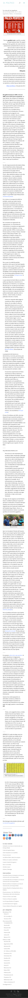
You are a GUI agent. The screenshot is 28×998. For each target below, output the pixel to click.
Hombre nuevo (6, 867)
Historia (6, 932)
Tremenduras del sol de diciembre (11, 894)
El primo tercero (7, 855)
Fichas (5, 960)
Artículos (6, 946)
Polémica (6, 972)
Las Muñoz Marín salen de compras (11, 857)
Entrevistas (6, 956)
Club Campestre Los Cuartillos (10, 852)
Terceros (6, 918)
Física (5, 930)
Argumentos (6, 13)
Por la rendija (7, 916)
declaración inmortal (10, 631)
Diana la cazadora (12, 899)
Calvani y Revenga (7, 869)
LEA (5, 965)
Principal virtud (18, 275)
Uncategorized (6, 984)
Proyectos (6, 977)
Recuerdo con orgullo (16, 906)
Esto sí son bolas (7, 864)
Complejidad (7, 923)
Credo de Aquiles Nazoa (9, 850)
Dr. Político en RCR (8, 951)
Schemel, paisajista (7, 609)
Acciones (6, 941)
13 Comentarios (17, 13)
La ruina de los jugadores (10, 10)
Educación (6, 927)
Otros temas (6, 921)
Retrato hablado (9, 349)
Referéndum (7, 979)
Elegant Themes (17, 994)
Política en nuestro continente (10, 859)
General (6, 963)
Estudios (6, 958)
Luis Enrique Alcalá (9, 12)
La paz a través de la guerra (9, 862)
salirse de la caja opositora (15, 655)
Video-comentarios (8, 982)
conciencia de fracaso (8, 196)
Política (11, 13)
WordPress (18, 996)
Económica (6, 953)
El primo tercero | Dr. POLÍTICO (10, 892)
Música (5, 937)
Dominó (6, 925)
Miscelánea (5, 912)
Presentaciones (7, 975)
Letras (5, 935)
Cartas (5, 948)
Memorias (6, 967)
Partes (5, 914)
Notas (5, 970)
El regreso (16, 901)
